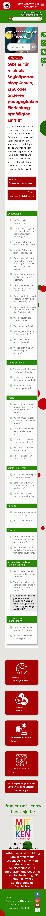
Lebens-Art (14, 860)
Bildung (35, 853)
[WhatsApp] (37, 911)
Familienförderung (20, 875)
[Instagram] (37, 900)
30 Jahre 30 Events (25, 877)
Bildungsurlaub (22, 864)
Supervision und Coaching (22, 871)
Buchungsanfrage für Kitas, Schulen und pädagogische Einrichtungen (22, 787)
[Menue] (42, 4)
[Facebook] (37, 895)
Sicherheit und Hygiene (18, 900)
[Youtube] (37, 906)
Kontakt (25, 908)
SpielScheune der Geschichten (23, 884)
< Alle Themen (15, 58)
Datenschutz (12, 904)
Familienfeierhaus (22, 857)
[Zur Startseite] (7, 5)
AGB (8, 897)
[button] (22, 213)
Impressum (12, 908)
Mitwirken (31, 860)
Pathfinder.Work (15, 853)
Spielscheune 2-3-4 (22, 868)
